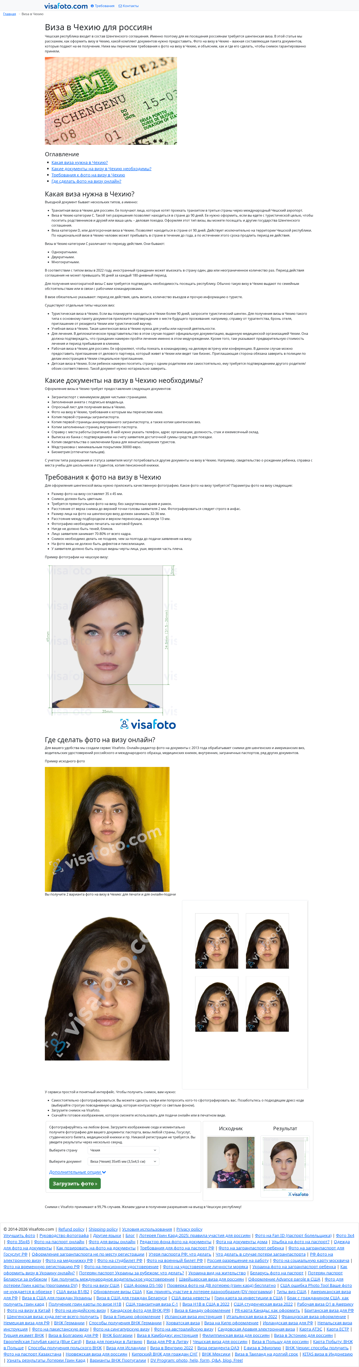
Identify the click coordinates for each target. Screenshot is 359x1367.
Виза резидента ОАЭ (218, 1348)
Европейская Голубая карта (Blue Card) (42, 1341)
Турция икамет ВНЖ (24, 1335)
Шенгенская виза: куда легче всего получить (53, 1316)
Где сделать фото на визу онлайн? (86, 181)
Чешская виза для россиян (220, 1341)
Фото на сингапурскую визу (121, 1329)
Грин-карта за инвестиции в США (248, 1298)
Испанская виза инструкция (193, 1316)
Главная (9, 14)
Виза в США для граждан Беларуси (131, 1298)
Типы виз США (291, 1291)
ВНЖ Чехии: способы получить (317, 1348)
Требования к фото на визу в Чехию (88, 175)
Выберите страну (63, 1150)
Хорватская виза (183, 1323)
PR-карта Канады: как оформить (267, 1310)
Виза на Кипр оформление (231, 1323)
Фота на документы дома (241, 1241)
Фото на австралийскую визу (183, 1329)
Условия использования (147, 1229)
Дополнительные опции (75, 1172)
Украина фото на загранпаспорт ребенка (294, 1266)
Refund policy (71, 1229)
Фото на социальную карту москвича (311, 1260)
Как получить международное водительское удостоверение (113, 1279)
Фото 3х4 (345, 1235)
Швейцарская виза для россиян (211, 1279)
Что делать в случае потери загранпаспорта (261, 1254)
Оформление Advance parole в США (284, 1279)
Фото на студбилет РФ (119, 1260)
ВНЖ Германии (69, 1323)
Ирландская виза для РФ (288, 1323)
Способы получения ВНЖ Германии (125, 1323)
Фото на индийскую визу (80, 1310)
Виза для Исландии (126, 1348)
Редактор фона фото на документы (175, 1241)
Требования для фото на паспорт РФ (177, 1248)
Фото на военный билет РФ (175, 1260)
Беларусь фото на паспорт (277, 1273)
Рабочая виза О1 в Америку (325, 1304)
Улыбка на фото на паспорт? (300, 1241)
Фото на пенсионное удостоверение (121, 1266)
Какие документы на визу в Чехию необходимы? (101, 168)
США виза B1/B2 (72, 1291)
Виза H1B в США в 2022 (205, 1304)
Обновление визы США (117, 1291)
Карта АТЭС (310, 1329)
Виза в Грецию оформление (131, 1316)
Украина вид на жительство (217, 1273)
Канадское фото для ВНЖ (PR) (140, 1310)
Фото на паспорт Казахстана (32, 1354)
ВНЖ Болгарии (118, 1335)
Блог (130, 1235)
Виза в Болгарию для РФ (73, 1335)
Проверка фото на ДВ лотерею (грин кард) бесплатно (221, 1285)
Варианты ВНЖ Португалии (118, 1360)
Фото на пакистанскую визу (60, 1329)
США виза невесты (190, 1298)
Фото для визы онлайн (112, 1241)
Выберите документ (65, 1161)
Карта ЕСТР (338, 1329)
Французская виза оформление (314, 1316)
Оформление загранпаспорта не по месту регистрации (88, 1254)
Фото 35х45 (18, 1241)
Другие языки (107, 1235)
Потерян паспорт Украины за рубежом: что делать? (131, 1273)
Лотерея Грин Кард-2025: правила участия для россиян (195, 1235)
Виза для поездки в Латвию (114, 1341)
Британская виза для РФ (329, 1310)
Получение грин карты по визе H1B (85, 1304)
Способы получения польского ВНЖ (65, 1348)
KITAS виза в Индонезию (327, 1354)
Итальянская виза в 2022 (251, 1316)
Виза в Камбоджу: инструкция (167, 1335)
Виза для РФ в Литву (167, 1341)
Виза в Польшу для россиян (280, 1341)
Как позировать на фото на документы (96, 1248)
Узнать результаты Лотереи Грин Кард (46, 1360)
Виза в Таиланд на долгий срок (266, 1354)
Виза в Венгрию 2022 (171, 1348)
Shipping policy (103, 1229)
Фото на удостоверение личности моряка (205, 1266)
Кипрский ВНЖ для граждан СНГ (165, 1354)
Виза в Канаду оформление (202, 1310)
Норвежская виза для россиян (96, 1354)
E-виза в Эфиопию (262, 1348)
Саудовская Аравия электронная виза (256, 1329)
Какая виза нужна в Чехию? (80, 162)
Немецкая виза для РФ (27, 1323)
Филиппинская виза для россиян (236, 1335)
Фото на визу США (100, 1285)
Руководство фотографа (64, 1235)
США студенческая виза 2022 (263, 1304)
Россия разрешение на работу (238, 1260)
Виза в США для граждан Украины (57, 1298)
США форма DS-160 (143, 1285)
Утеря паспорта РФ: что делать (180, 1254)
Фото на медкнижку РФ (69, 1260)
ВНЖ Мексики (216, 1354)
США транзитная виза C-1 (152, 1304)
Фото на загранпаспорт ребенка (251, 1248)
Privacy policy (189, 1229)
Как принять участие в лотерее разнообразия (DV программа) (209, 1291)
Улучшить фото (19, 1235)
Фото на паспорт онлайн (59, 1241)
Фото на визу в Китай (28, 1310)
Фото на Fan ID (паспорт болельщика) (293, 1235)
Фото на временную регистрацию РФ (42, 1266)
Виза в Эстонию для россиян (303, 1335)
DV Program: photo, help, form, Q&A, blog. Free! (196, 1360)
